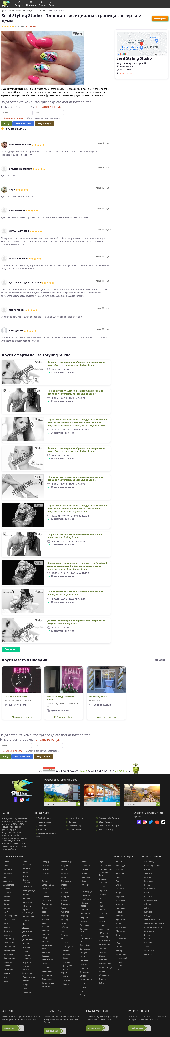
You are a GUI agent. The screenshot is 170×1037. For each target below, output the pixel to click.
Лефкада (148, 892)
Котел (44, 892)
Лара (118, 923)
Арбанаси (7, 873)
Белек (118, 877)
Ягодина (102, 979)
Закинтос (148, 873)
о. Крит (147, 908)
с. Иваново (85, 861)
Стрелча (102, 886)
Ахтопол (7, 892)
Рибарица (65, 927)
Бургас (6, 977)
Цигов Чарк (104, 929)
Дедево (25, 928)
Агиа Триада (150, 861)
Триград (102, 898)
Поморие (65, 896)
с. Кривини (85, 865)
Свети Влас (85, 945)
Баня (5, 912)
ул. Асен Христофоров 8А (133, 63)
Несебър (46, 956)
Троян (101, 902)
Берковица (8, 954)
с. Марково (85, 877)
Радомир (65, 915)
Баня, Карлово (10, 915)
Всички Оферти (75, 818)
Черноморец (104, 944)
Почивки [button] (31, 5)
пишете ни (9, 1028)
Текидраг (120, 950)
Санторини (149, 931)
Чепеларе (103, 933)
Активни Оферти (22, 717)
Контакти (41, 825)
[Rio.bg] (6, 3)
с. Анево (64, 942)
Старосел (103, 879)
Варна (25, 872)
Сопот (82, 995)
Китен (44, 877)
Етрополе (26, 958)
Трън (101, 906)
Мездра (45, 937)
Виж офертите (160, 19)
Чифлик (102, 952)
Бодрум (119, 881)
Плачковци (66, 881)
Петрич (64, 869)
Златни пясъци (25, 967)
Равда (63, 908)
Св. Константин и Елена (86, 938)
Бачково (7, 927)
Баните (6, 900)
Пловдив (64, 892)
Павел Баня (47, 971)
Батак (6, 923)
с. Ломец (84, 873)
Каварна (26, 988)
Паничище (47, 986)
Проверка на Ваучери (108, 825)
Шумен (102, 971)
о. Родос (148, 915)
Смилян (83, 983)
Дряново (26, 947)
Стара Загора (105, 865)
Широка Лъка (105, 963)
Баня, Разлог (9, 919)
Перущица (65, 865)
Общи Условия (105, 822)
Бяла (5, 981)
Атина (147, 869)
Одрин (119, 935)
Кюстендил (47, 904)
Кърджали (46, 900)
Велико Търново (26, 881)
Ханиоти (148, 954)
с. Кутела (84, 869)
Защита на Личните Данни (46, 834)
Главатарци (27, 902)
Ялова (119, 969)
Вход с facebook (23, 123)
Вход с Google (44, 123)
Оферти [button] (19, 5)
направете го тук (48, 106)
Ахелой (6, 888)
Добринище (27, 931)
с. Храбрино (85, 899)
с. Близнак (65, 954)
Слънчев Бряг (86, 979)
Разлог (64, 923)
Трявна (102, 909)
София (102, 861)
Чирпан (102, 948)
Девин (25, 924)
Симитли (84, 968)
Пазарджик (47, 975)
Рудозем (64, 935)
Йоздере (120, 904)
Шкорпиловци (105, 967)
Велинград (27, 886)
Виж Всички (160, 660)
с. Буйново (65, 962)
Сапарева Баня (84, 930)
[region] (85, 342)
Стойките (103, 882)
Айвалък (120, 861)
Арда (5, 877)
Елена (25, 951)
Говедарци (27, 906)
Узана (101, 917)
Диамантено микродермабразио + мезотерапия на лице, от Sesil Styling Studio (76, 622)
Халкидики (149, 950)
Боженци (7, 962)
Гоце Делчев (28, 916)
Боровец (7, 965)
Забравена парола (14, 118)
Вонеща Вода (28, 890)
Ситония (148, 935)
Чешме (119, 962)
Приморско (66, 904)
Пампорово (47, 979)
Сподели (32, 26)
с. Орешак (84, 881)
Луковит (45, 919)
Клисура (45, 881)
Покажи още (11, 649)
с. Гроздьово (66, 965)
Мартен (45, 934)
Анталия (120, 873)
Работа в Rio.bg (105, 829)
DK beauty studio (98, 696)
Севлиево (84, 960)
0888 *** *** (126, 66)
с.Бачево (84, 909)
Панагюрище (48, 983)
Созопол (83, 991)
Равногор (65, 912)
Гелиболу (120, 888)
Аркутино (7, 881)
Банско (6, 908)
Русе (63, 938)
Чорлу (119, 965)
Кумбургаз (121, 915)
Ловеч (44, 912)
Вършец (26, 894)
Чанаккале (121, 954)
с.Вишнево (85, 913)
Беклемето (8, 931)
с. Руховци (84, 885)
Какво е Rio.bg (44, 822)
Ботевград (8, 969)
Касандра (148, 881)
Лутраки (148, 896)
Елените (26, 955)
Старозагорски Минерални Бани (105, 872)
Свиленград (85, 949)
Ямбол (101, 983)
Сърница (103, 890)
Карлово (45, 865)
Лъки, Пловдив (45, 924)
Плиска (64, 888)
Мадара (45, 930)
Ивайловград (28, 977)
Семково (83, 964)
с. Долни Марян (64, 971)
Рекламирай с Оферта (108, 818)
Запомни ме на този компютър (43, 118)
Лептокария (149, 888)
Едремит (120, 896)
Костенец (46, 888)
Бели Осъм (8, 942)
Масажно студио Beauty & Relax (61, 698)
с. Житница (66, 980)
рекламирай (52, 1031)
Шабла (102, 956)
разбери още (94, 1028)
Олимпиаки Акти (152, 919)
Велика (25, 876)
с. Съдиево (85, 895)
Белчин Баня (9, 950)
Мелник (45, 941)
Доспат (25, 943)
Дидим (119, 892)
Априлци (7, 869)
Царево (102, 925)
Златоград (27, 973)
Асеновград (8, 885)
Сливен (83, 976)
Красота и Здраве (76, 825)
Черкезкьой (121, 958)
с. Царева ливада (84, 904)
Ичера (25, 984)
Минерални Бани (47, 946)
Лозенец (45, 915)
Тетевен (102, 894)
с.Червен (84, 917)
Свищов (83, 952)
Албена (6, 865)
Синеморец (85, 972)
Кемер (119, 912)
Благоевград (9, 958)
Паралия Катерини (153, 927)
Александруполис (152, 865)
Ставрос (148, 942)
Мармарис (121, 931)
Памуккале (121, 938)
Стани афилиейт (76, 829)
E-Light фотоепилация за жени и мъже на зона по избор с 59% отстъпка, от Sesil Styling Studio (75, 392)
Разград (64, 919)
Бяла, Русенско (26, 863)
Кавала (147, 877)
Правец (64, 900)
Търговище (104, 913)
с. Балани (65, 950)
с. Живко (64, 976)
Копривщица (48, 885)
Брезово (7, 973)
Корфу (147, 885)
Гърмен (25, 920)
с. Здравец (65, 984)
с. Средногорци (86, 890)
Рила (63, 931)
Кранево (45, 896)
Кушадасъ (120, 919)
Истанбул (120, 900)
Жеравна (26, 962)
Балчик (6, 896)
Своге (82, 956)
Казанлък (26, 992)
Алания (119, 869)
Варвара (26, 868)
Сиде (118, 942)
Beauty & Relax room (16, 696)
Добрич (25, 935)
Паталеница (66, 861)
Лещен (45, 908)
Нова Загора (47, 959)
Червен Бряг (104, 936)
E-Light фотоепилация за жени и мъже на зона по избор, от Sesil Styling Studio (75, 536)
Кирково (45, 873)
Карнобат (46, 869)
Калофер (46, 861)
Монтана (46, 952)
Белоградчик (9, 946)
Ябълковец (104, 975)
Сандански (84, 925)
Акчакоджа (121, 865)
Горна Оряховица (27, 911)
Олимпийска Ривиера (154, 923)
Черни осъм (104, 940)
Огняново (46, 967)
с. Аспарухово (67, 946)
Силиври (120, 946)
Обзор (44, 963)
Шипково (103, 959)
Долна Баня (27, 939)
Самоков (83, 921)
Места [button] (42, 5)
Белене (6, 935)
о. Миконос (149, 912)
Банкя (6, 904)
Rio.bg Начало (44, 818)
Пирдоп (64, 877)
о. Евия (147, 904)
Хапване (41, 829)
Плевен (64, 885)
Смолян (83, 987)
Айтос (6, 861)
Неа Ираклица (150, 900)
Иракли (25, 980)
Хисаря (102, 921)
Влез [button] (51, 5)
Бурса (118, 885)
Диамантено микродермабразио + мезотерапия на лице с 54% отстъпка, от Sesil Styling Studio (76, 364)
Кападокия (121, 908)
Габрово (26, 898)
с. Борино (65, 958)
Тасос (146, 946)
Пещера (64, 873)
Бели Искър (8, 938)
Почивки (72, 822)
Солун (147, 938)
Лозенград (121, 927)
